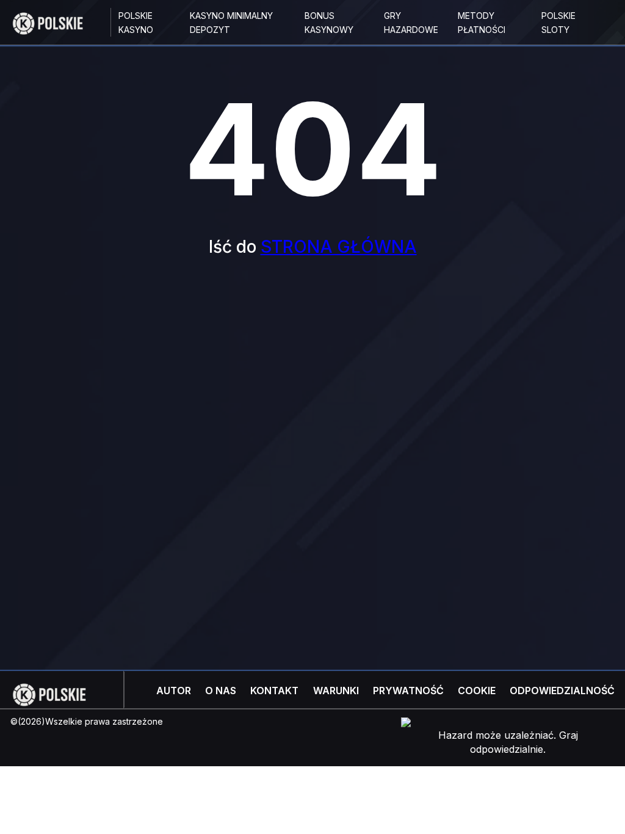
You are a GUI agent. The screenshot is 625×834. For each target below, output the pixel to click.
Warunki (336, 690)
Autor (173, 690)
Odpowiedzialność (562, 690)
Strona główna (339, 246)
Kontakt (274, 690)
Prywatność (408, 690)
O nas (220, 690)
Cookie (477, 690)
